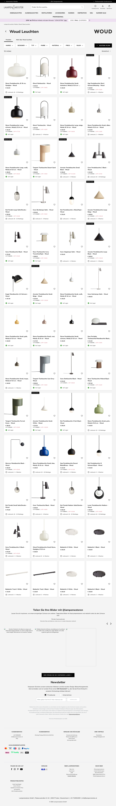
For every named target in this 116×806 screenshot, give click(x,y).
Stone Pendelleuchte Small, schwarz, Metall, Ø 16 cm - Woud (71, 337)
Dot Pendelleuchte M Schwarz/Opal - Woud (95, 464)
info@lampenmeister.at (17, 736)
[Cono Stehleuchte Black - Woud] (72, 370)
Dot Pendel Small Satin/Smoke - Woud (16, 506)
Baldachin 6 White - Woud (69, 547)
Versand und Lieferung (71, 735)
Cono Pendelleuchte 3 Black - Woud (15, 548)
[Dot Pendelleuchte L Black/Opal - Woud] (72, 201)
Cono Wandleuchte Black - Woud (16, 252)
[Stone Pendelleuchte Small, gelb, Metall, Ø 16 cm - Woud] (17, 328)
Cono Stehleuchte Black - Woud (70, 379)
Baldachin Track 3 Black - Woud (43, 589)
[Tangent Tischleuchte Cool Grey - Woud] (44, 370)
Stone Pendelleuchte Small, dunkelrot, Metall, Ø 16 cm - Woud (69, 84)
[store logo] (13, 7)
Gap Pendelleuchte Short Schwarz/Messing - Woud (96, 84)
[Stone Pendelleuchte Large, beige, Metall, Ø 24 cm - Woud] (72, 117)
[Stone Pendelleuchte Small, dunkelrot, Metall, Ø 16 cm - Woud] (72, 74)
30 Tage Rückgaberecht (99, 736)
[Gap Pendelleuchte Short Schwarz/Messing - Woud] (99, 74)
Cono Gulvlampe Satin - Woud (98, 294)
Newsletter (99, 735)
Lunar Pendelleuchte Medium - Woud (98, 506)
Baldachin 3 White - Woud (69, 589)
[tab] (9, 45)
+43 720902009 (17, 735)
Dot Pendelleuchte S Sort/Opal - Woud (71, 422)
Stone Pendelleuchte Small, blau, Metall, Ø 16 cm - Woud (44, 464)
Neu (91, 13)
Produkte (8, 39)
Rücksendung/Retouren (71, 736)
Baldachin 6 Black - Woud (96, 589)
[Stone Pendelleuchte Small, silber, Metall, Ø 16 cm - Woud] (99, 117)
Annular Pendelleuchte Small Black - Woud (70, 169)
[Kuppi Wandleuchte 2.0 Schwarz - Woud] (17, 286)
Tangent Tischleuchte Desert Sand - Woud (44, 169)
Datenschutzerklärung (74, 714)
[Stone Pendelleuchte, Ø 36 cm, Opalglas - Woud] (17, 74)
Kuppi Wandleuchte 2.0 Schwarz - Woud (16, 295)
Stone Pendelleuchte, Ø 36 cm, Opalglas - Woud (15, 84)
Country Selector (72, 776)
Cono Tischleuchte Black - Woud (43, 505)
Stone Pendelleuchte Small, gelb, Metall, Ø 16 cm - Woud (16, 337)
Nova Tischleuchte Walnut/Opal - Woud (99, 380)
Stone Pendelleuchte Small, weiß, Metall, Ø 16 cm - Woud (71, 295)
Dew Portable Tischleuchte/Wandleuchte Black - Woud (99, 337)
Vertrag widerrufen (71, 740)
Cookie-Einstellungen (99, 771)
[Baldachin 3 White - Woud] (72, 579)
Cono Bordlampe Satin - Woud (43, 210)
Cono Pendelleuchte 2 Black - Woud (97, 169)
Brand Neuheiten (99, 772)
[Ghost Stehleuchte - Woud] (44, 74)
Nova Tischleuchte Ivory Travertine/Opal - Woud (41, 253)
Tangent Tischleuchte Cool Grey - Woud (44, 380)
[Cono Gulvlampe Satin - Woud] (99, 286)
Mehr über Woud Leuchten (24, 39)
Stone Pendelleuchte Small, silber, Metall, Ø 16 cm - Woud (99, 126)
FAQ (17, 738)
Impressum (71, 771)
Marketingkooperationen (99, 776)
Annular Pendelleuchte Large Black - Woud (97, 253)
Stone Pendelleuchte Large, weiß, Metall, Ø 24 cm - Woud (16, 169)
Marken (16, 24)
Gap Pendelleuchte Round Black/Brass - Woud (69, 464)
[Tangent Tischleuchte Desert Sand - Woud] (44, 159)
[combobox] (57, 7)
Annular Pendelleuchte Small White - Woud (42, 422)
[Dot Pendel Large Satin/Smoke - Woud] (17, 201)
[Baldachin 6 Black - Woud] (99, 579)
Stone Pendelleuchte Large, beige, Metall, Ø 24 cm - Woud (71, 126)
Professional (58, 17)
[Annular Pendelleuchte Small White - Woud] (44, 412)
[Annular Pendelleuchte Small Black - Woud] (72, 159)
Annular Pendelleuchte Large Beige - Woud (97, 211)
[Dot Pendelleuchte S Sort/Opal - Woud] (72, 412)
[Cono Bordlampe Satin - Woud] (44, 201)
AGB (72, 772)
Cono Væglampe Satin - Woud (70, 252)
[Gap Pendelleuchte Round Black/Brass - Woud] (72, 454)
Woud (20, 24)
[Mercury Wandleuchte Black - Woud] (17, 454)
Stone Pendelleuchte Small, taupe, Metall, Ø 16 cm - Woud (16, 380)
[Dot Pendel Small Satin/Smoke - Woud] (17, 496)
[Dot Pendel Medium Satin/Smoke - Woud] (72, 496)
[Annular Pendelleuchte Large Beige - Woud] (99, 201)
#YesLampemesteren (99, 769)
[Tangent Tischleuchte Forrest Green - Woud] (17, 412)
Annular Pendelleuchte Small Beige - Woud (42, 295)
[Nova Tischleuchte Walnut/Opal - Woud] (99, 370)
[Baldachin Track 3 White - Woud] (17, 579)
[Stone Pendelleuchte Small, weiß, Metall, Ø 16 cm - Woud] (72, 286)
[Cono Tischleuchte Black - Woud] (44, 496)
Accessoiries (17, 789)
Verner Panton (16, 786)
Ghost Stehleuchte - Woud (42, 83)
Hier (65, 20)
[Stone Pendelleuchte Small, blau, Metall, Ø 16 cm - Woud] (44, 454)
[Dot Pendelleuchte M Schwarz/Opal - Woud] (99, 454)
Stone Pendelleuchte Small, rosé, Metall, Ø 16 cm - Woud (44, 337)
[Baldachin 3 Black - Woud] (99, 538)
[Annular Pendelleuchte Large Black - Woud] (99, 243)
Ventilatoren (46, 13)
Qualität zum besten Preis (17, 787)
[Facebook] (11, 769)
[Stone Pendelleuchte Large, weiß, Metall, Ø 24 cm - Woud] (17, 159)
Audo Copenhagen (16, 784)
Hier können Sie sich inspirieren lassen (57, 675)
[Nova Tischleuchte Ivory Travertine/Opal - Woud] (44, 243)
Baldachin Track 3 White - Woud (16, 589)
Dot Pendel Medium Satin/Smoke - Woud (71, 506)
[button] (27, 78)
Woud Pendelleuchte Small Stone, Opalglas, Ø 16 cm (44, 548)
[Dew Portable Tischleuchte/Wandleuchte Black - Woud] (99, 328)
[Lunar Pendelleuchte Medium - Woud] (99, 496)
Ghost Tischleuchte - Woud (42, 125)
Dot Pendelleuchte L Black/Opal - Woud (71, 211)
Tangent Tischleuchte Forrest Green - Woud (15, 422)
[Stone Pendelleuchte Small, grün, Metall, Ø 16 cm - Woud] (99, 412)
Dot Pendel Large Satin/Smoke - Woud (16, 211)
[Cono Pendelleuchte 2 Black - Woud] (99, 159)
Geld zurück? (72, 738)
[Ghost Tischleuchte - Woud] (44, 117)
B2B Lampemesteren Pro (99, 774)
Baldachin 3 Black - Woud (96, 547)
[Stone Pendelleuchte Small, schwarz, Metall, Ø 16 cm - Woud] (72, 328)
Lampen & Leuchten (9, 24)
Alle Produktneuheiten (16, 791)
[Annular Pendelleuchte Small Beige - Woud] (44, 286)
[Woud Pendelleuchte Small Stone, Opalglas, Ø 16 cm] (44, 538)
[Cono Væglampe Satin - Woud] (72, 243)
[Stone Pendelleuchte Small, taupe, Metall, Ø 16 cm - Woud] (17, 370)
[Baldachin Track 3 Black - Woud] (44, 579)
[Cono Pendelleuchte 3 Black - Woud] (17, 538)
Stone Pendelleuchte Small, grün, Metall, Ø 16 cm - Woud (99, 422)
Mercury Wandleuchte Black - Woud (15, 464)
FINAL (78, 20)
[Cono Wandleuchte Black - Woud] (17, 243)
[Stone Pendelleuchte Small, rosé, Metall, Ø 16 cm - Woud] (44, 328)
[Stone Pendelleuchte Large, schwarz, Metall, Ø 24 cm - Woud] (17, 117)
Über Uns (71, 769)
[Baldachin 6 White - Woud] (72, 538)
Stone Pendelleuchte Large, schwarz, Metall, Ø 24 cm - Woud (16, 126)
